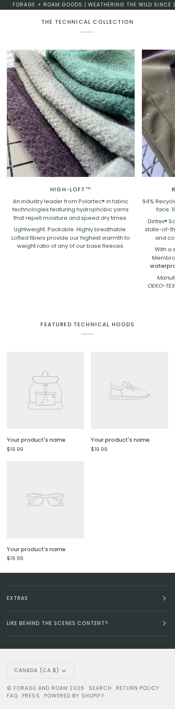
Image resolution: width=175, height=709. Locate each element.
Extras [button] (17, 598)
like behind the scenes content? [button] (57, 623)
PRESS (31, 695)
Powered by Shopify (74, 695)
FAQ (12, 695)
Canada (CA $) (36, 670)
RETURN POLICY (137, 688)
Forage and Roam (41, 688)
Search (100, 688)
